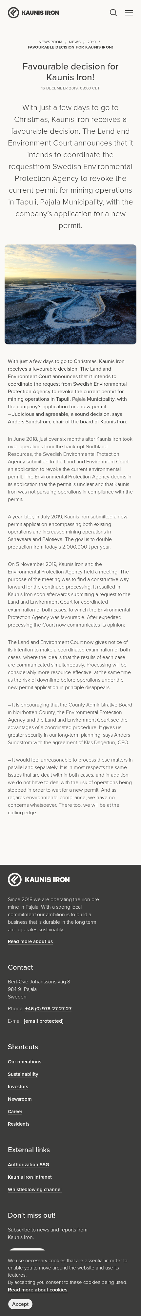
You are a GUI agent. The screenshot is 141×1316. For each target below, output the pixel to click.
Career (15, 1111)
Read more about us (30, 941)
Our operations (24, 1061)
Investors (18, 1086)
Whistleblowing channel (35, 1189)
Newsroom (20, 1099)
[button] (129, 12)
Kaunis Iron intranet (30, 1177)
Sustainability (23, 1074)
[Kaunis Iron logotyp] (58, 12)
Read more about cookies (38, 1289)
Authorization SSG (28, 1164)
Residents (19, 1124)
